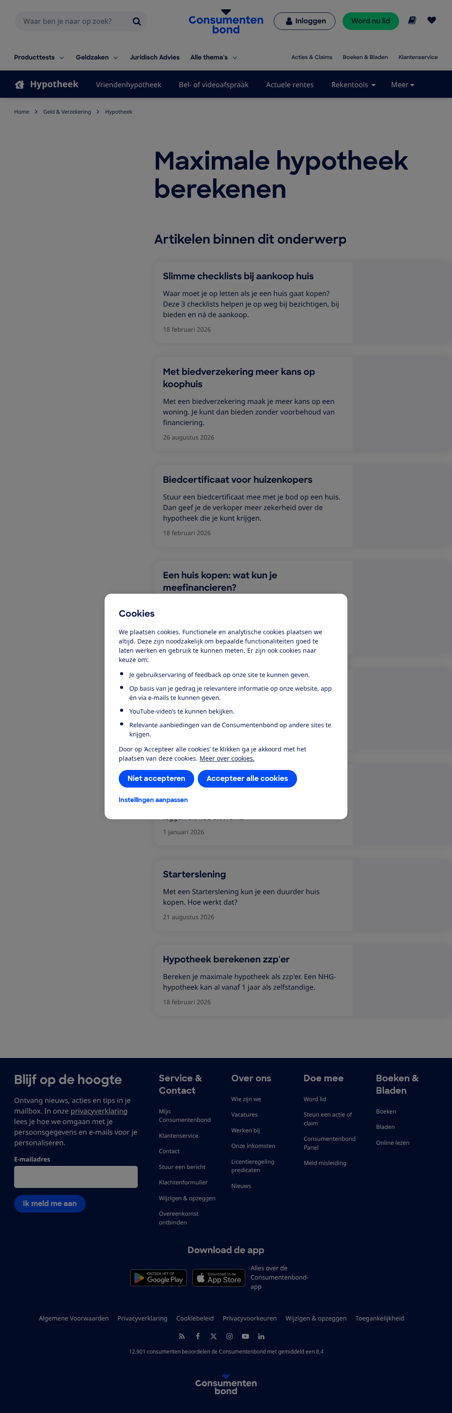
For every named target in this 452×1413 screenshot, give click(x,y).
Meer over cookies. (227, 758)
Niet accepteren (156, 778)
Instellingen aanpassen (153, 800)
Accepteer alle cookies (247, 778)
